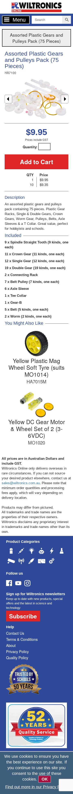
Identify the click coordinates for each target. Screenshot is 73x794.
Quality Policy (17, 657)
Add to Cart (36, 161)
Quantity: (30, 146)
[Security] (11, 561)
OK (45, 779)
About (11, 645)
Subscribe (23, 616)
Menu (19, 20)
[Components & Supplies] (21, 551)
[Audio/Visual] (31, 561)
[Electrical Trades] (52, 551)
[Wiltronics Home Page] (36, 6)
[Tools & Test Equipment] (41, 561)
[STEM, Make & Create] (41, 551)
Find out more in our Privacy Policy (36, 787)
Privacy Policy (17, 651)
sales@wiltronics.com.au (21, 483)
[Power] (11, 551)
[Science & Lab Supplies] (62, 551)
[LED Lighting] (31, 551)
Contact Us (15, 633)
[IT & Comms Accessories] (21, 561)
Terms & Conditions (22, 639)
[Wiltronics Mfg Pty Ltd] (52, 561)
